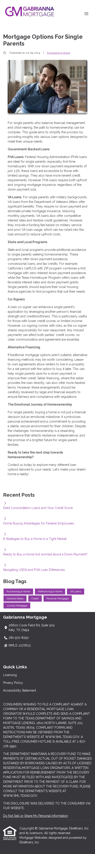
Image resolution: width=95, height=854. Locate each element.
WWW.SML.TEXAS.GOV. (20, 795)
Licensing (10, 675)
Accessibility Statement (19, 690)
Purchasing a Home (58, 52)
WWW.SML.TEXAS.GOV (62, 737)
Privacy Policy (13, 682)
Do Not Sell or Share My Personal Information (35, 816)
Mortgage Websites (33, 837)
